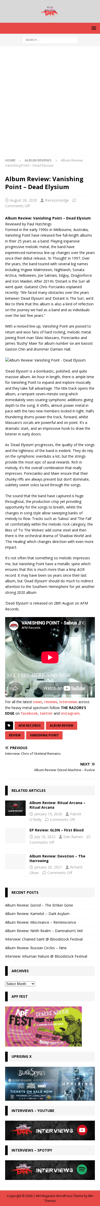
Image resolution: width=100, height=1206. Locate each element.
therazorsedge (57, 200)
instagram (70, 713)
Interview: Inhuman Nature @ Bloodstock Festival (46, 956)
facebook (29, 713)
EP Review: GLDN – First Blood (56, 830)
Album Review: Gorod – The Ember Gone (39, 905)
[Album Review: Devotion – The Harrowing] (15, 861)
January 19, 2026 (48, 813)
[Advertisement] (50, 104)
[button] (93, 28)
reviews (50, 701)
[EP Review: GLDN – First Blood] (15, 835)
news (37, 701)
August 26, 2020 (23, 200)
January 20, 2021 (48, 867)
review (15, 735)
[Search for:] (50, 39)
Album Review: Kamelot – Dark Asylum (37, 913)
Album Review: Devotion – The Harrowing (57, 858)
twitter (46, 713)
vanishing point (44, 735)
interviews (68, 701)
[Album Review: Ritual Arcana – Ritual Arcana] (15, 808)
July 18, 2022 (44, 836)
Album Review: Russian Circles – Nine (36, 947)
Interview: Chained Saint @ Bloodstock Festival (44, 939)
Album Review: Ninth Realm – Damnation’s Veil (44, 930)
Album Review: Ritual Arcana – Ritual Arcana (57, 805)
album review (61, 725)
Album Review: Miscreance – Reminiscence (40, 922)
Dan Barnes (73, 836)
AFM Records (29, 725)
